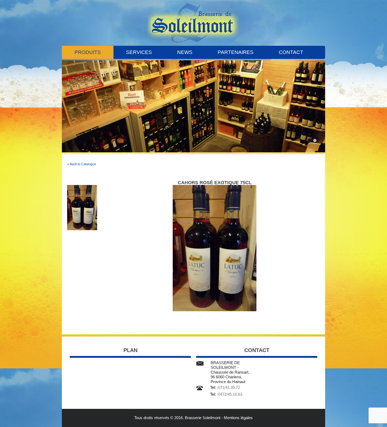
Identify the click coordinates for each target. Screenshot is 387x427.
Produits (88, 52)
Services (139, 52)
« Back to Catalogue (81, 164)
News (184, 52)
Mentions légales (238, 417)
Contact (291, 52)
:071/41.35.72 (228, 387)
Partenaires (236, 52)
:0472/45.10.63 (229, 394)
